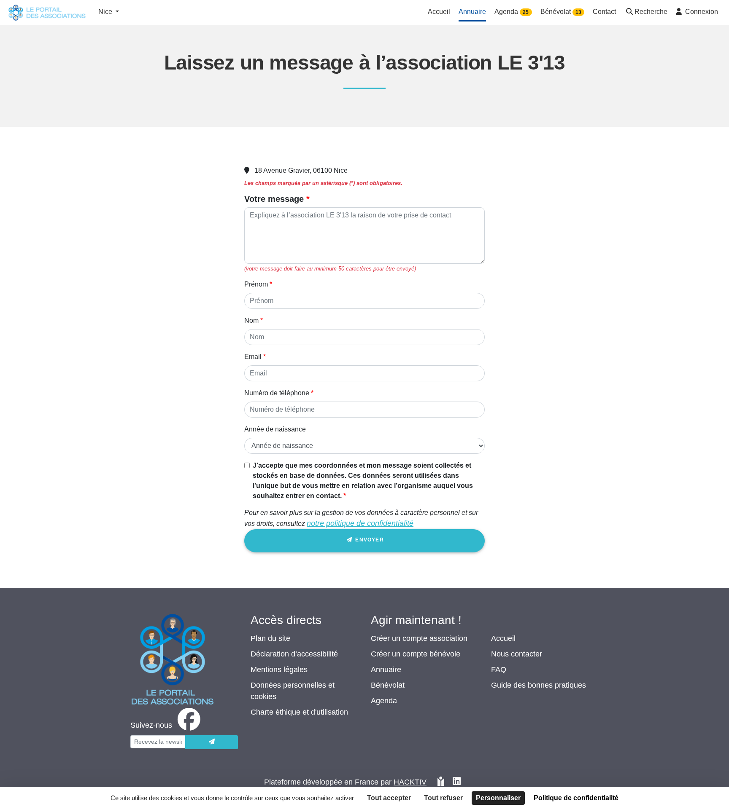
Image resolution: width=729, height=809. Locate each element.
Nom (251, 320)
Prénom (256, 284)
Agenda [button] (511, 11)
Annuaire (386, 669)
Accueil (503, 638)
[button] (645, 12)
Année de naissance (275, 429)
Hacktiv (410, 782)
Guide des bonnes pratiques (538, 685)
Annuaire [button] (472, 11)
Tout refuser (443, 797)
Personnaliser (498, 797)
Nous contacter (516, 654)
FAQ (498, 669)
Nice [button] (106, 11)
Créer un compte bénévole (415, 654)
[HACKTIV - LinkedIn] (456, 782)
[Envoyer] (211, 742)
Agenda (384, 700)
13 (578, 12)
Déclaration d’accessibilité (294, 654)
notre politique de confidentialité (360, 523)
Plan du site (270, 638)
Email (253, 356)
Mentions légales (279, 669)
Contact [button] (604, 11)
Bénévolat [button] (560, 11)
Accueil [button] (439, 11)
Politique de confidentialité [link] (576, 797)
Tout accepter (389, 797)
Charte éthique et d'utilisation (299, 712)
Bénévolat (388, 685)
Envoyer (369, 540)
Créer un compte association (419, 638)
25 (526, 12)
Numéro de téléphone (276, 392)
